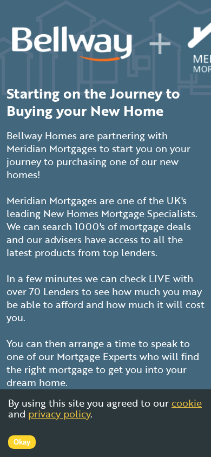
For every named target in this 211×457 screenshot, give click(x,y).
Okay (22, 442)
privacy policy (59, 414)
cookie (187, 403)
